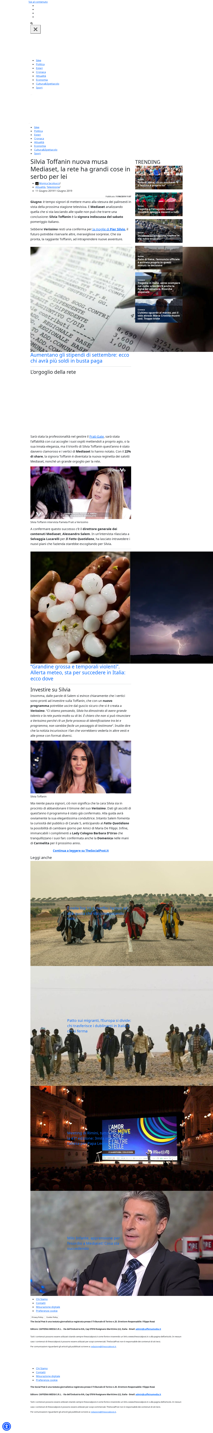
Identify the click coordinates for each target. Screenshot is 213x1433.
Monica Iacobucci (49, 183)
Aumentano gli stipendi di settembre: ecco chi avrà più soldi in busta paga (79, 357)
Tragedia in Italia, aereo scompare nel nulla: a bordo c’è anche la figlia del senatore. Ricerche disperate (159, 288)
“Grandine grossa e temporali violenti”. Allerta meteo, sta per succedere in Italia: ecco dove (78, 672)
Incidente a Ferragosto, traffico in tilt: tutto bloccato (159, 237)
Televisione (53, 187)
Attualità (41, 76)
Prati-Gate (96, 436)
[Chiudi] (35, 29)
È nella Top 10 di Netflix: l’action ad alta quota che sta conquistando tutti (97, 913)
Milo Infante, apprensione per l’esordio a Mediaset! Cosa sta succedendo (93, 1243)
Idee (38, 60)
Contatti (41, 1303)
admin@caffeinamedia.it (148, 1329)
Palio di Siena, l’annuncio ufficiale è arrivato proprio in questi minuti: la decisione (159, 262)
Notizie (141, 179)
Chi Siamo (42, 1299)
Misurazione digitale (48, 1307)
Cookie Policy (52, 1317)
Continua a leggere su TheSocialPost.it (81, 851)
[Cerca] (31, 23)
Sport (39, 87)
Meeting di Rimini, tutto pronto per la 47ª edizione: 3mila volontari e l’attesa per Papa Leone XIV (98, 1138)
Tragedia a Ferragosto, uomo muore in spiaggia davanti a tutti (158, 211)
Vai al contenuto (38, 2)
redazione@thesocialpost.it (103, 1346)
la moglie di (101, 229)
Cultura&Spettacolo (47, 83)
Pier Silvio (117, 229)
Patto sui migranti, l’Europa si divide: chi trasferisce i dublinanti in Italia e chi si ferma (99, 1025)
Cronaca (41, 72)
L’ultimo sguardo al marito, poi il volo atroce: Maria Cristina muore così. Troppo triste (159, 315)
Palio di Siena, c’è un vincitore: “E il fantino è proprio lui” (158, 184)
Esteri (39, 68)
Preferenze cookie (47, 1311)
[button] (6, 1426)
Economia (42, 80)
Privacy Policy (37, 1317)
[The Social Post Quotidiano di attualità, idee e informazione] (121, 45)
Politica (40, 64)
